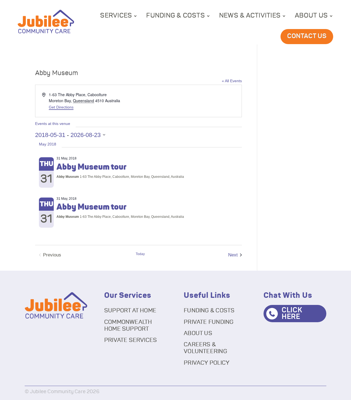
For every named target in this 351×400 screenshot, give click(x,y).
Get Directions (61, 107)
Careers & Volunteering (205, 348)
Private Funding (208, 322)
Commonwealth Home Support (128, 325)
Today (140, 254)
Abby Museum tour (91, 167)
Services (116, 15)
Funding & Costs (175, 15)
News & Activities (250, 15)
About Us (311, 15)
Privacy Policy (207, 363)
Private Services (130, 340)
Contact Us (307, 36)
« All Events (232, 81)
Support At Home (130, 310)
